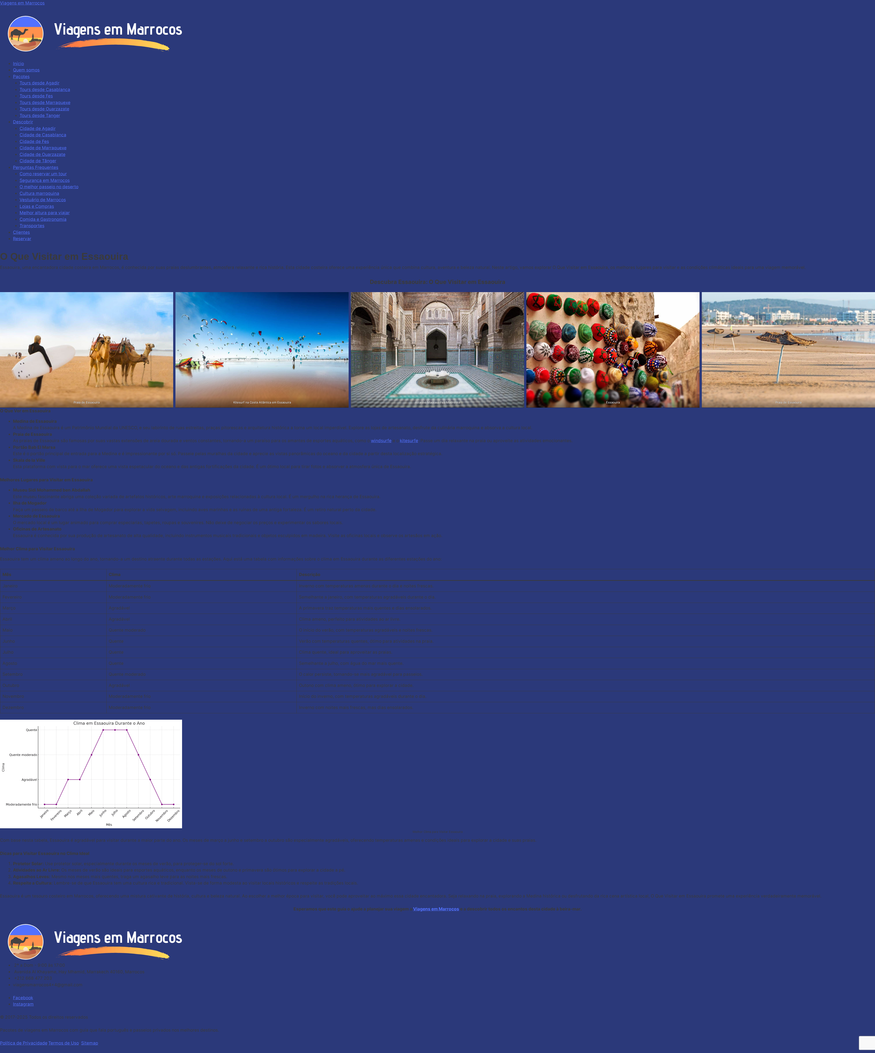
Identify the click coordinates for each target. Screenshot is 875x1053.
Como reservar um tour (43, 173)
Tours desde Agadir (39, 83)
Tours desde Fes (36, 96)
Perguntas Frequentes (35, 167)
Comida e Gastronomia (43, 219)
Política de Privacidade (23, 1043)
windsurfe (381, 440)
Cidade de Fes (34, 141)
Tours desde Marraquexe (45, 102)
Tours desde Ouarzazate (44, 109)
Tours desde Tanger (40, 115)
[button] (437, 57)
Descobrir (23, 122)
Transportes (32, 225)
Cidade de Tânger (38, 160)
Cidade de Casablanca (43, 135)
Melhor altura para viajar (45, 212)
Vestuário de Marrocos (43, 199)
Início (18, 63)
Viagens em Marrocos (22, 3)
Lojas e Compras (37, 206)
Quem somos (26, 70)
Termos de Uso (63, 1043)
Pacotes (21, 76)
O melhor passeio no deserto (49, 186)
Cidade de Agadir (38, 128)
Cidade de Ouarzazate (42, 154)
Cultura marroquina (39, 193)
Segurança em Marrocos (45, 180)
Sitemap (89, 1043)
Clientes (21, 232)
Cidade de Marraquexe (43, 147)
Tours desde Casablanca (45, 89)
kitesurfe (409, 440)
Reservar (22, 238)
